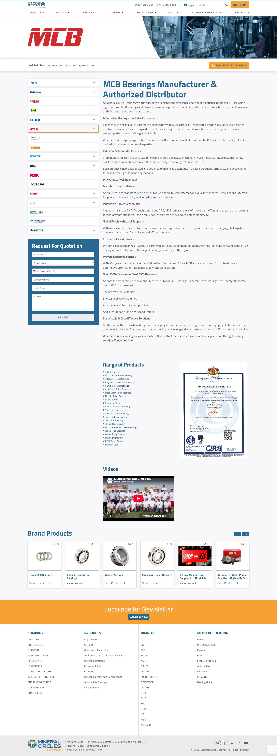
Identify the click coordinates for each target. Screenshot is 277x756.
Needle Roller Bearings (116, 396)
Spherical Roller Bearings (117, 413)
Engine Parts (91, 639)
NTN (143, 639)
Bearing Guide (205, 682)
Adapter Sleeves (113, 372)
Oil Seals (88, 671)
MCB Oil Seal (111, 444)
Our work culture (39, 671)
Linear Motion (92, 687)
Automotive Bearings (95, 682)
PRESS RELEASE (206, 644)
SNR (143, 650)
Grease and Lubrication (96, 650)
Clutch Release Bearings (117, 386)
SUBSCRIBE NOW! (139, 617)
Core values (35, 644)
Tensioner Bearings (114, 420)
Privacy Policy (95, 749)
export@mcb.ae (144, 4)
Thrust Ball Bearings (115, 424)
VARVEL (145, 687)
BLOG (200, 655)
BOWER (145, 708)
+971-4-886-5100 (166, 4)
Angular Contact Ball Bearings (120, 382)
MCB (143, 660)
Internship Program (41, 676)
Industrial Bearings (94, 660)
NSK (143, 714)
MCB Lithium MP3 (114, 438)
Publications (144, 12)
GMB (143, 698)
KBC (143, 703)
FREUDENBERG (149, 676)
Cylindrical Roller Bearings (118, 389)
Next (245, 534)
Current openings (39, 682)
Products (34, 12)
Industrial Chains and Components (103, 676)
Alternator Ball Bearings (117, 379)
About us (33, 639)
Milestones (35, 660)
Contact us (241, 12)
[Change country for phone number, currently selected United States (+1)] (35, 271)
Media (200, 639)
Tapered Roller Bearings (116, 417)
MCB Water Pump (114, 441)
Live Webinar (36, 687)
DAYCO (145, 666)
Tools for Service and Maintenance (103, 655)
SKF (143, 644)
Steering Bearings (113, 410)
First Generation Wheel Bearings (121, 427)
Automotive (203, 666)
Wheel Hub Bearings (115, 431)
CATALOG (202, 676)
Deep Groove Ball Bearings (118, 392)
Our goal (34, 650)
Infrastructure (38, 655)
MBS (143, 719)
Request (63, 317)
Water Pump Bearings (116, 434)
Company (88, 12)
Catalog (174, 12)
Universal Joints (92, 666)
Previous (237, 534)
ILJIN (143, 692)
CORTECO (146, 671)
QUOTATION (240, 4)
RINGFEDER (147, 682)
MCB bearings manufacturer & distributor (132, 192)
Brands (61, 12)
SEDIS (144, 655)
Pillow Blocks (111, 399)
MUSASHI (146, 725)
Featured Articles (206, 660)
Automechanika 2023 (206, 12)
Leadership (35, 666)
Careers (115, 12)
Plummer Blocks (113, 403)
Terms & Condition (75, 749)
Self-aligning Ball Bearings (118, 406)
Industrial (202, 671)
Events (201, 650)
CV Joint (88, 644)
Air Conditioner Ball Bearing (118, 375)
